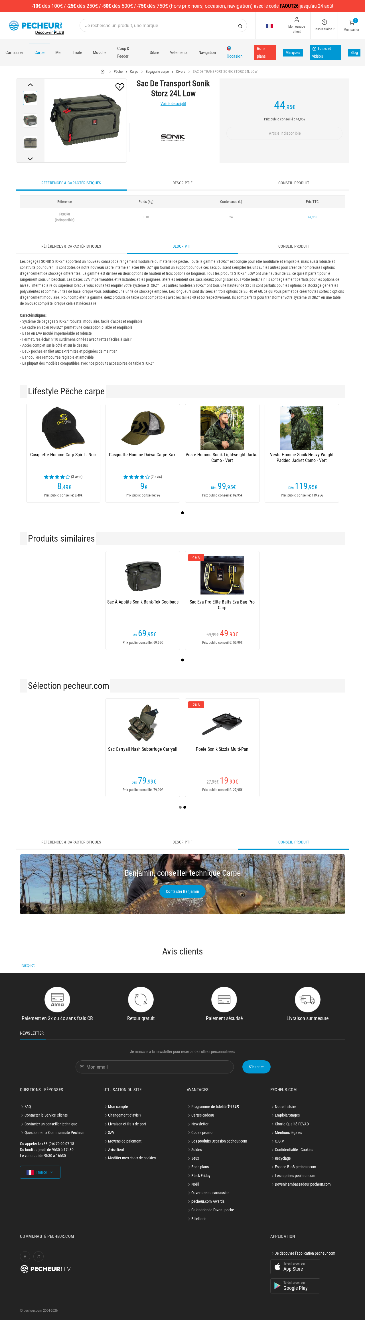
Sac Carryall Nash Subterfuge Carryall (142, 749)
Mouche (99, 52)
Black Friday (200, 1175)
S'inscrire (256, 1067)
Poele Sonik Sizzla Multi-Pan (222, 749)
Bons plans (261, 52)
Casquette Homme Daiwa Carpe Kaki (143, 454)
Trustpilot (27, 965)
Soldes (196, 1149)
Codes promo (201, 1132)
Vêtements (179, 52)
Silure (154, 52)
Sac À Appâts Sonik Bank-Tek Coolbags (143, 602)
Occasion (234, 56)
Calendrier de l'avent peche (212, 1210)
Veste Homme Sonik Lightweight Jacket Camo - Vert (222, 457)
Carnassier (14, 52)
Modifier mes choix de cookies (132, 1158)
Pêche (118, 71)
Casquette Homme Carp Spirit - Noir (63, 454)
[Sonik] (173, 137)
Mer (58, 52)
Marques (292, 52)
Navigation (207, 52)
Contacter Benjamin (182, 891)
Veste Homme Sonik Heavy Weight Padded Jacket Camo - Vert (302, 457)
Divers (180, 71)
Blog (354, 52)
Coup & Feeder (123, 52)
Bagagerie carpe (157, 71)
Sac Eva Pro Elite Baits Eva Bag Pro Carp (222, 604)
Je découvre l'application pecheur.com (305, 1253)
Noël (195, 1184)
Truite (77, 52)
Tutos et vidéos (321, 52)
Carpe (39, 52)
